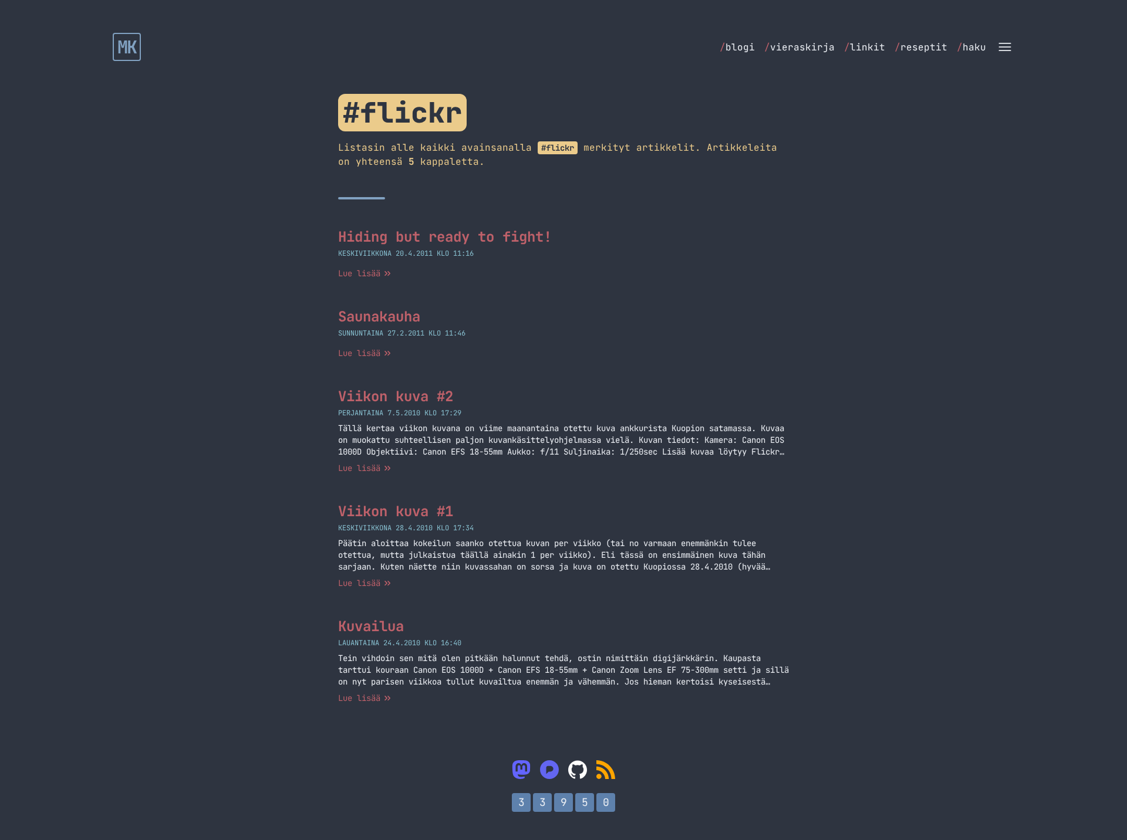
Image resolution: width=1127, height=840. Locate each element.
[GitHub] (577, 769)
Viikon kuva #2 (395, 396)
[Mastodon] (521, 769)
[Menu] (1005, 47)
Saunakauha (379, 316)
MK (127, 47)
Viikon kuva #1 (395, 511)
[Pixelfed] (549, 769)
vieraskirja (799, 47)
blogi (737, 47)
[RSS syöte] (605, 769)
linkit (864, 47)
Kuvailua (371, 626)
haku (971, 47)
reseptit (921, 47)
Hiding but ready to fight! (445, 237)
